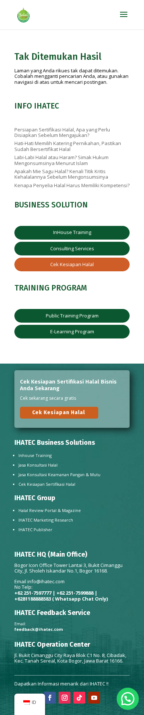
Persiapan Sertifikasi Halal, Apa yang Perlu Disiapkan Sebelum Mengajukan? (62, 132)
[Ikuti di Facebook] (50, 698)
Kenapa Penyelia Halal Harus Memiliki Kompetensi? (72, 185)
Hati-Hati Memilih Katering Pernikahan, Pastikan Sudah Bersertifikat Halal (67, 146)
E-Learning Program (72, 331)
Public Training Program (72, 315)
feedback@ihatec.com (38, 629)
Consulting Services (72, 248)
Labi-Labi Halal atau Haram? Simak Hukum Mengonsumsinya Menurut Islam (61, 160)
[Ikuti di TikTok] (79, 698)
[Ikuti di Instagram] (65, 698)
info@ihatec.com (46, 581)
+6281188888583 (32, 598)
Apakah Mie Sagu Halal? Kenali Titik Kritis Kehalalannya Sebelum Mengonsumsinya (61, 174)
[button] (128, 699)
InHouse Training (72, 232)
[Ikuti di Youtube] (94, 698)
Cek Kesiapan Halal (72, 264)
